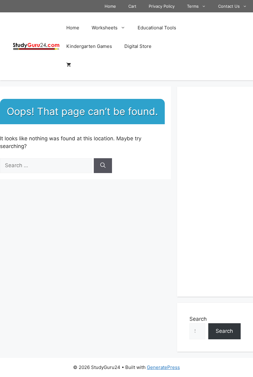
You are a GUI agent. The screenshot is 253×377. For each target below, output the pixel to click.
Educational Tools (157, 28)
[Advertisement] (215, 191)
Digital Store (137, 46)
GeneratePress (163, 367)
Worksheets (105, 28)
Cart (132, 6)
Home (110, 6)
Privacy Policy (162, 6)
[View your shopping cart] (68, 65)
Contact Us (229, 6)
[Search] (103, 165)
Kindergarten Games (89, 46)
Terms (193, 6)
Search (198, 319)
